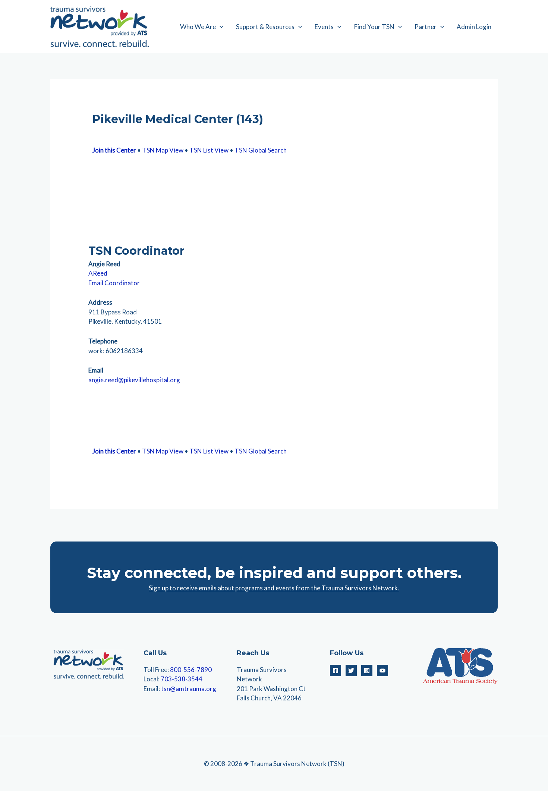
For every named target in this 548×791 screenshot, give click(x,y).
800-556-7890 (191, 670)
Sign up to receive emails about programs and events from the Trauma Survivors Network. (274, 588)
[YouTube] (382, 670)
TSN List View (209, 150)
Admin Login (474, 27)
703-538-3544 (181, 679)
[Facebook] (335, 670)
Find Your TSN (374, 27)
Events (324, 27)
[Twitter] (351, 670)
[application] (219, 27)
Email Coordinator (114, 283)
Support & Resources (265, 27)
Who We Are (198, 27)
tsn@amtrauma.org (188, 689)
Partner (426, 27)
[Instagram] (366, 670)
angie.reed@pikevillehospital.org (134, 380)
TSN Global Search (260, 150)
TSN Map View (162, 150)
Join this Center (114, 150)
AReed (97, 273)
